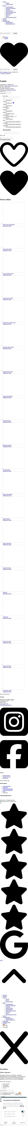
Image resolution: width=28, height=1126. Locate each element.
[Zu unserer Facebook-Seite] (14, 769)
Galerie (4, 18)
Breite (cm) (2, 91)
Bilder (4, 5)
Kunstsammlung (9, 7)
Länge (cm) (2, 93)
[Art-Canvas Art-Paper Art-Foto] (9, 103)
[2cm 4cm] (7, 108)
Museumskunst (9, 13)
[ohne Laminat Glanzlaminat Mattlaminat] (9, 119)
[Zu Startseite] (7, 32)
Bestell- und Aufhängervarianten (8, 89)
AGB (4, 791)
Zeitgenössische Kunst (11, 12)
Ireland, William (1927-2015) (11, 85)
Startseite (5, 995)
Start (1, 72)
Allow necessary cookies (10, 1111)
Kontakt (5, 1023)
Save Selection (14, 1122)
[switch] (23, 1111)
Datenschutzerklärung (8, 788)
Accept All (22, 1122)
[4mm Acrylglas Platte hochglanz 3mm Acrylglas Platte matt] (13, 121)
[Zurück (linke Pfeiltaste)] (0, 1125)
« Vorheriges (3, 73)
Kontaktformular (6, 786)
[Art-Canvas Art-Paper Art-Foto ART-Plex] (9, 105)
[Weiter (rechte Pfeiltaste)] (2, 1125)
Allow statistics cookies (9, 1114)
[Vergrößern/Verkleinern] (0, 1124)
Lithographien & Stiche (11, 17)
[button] (14, 1048)
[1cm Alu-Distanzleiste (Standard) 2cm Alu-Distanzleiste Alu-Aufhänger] (13, 127)
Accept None (5, 1122)
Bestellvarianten (6, 21)
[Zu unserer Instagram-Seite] (14, 737)
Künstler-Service (6, 776)
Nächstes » (8, 73)
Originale (8, 9)
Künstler (5, 20)
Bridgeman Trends (7, 72)
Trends (4, 1)
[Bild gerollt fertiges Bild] (9, 100)
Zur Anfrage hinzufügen (5, 139)
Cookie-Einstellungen (8, 790)
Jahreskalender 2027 (10, 23)
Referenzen (5, 778)
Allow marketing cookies (9, 1116)
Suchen (15, 33)
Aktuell (7, 3)
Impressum (5, 787)
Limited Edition (9, 4)
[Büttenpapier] (9, 111)
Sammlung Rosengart (11, 8)
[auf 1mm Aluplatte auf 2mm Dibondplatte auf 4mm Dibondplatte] (11, 116)
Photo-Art (8, 14)
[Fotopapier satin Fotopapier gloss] (10, 113)
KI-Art (7, 16)
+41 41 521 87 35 (4, 703)
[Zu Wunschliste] (14, 68)
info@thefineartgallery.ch (5, 705)
